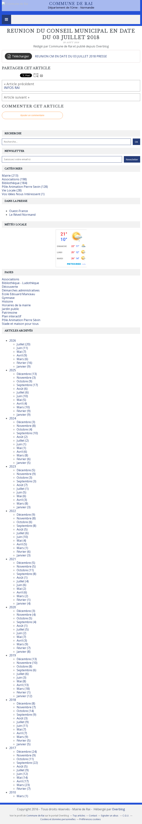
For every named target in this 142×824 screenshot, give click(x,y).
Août (22, 389)
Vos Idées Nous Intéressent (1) (23, 194)
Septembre (27, 385)
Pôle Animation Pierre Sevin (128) (25, 187)
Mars (22, 359)
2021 (12, 559)
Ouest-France (18, 211)
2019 (12, 655)
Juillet (23, 344)
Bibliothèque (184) (14, 183)
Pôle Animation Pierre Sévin (21, 320)
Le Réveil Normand (22, 215)
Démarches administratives (21, 290)
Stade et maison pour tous (20, 324)
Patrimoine (9, 313)
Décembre (27, 374)
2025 (12, 370)
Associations (10, 279)
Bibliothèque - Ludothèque (20, 283)
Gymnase (8, 298)
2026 (12, 340)
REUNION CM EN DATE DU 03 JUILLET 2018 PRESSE (71, 56)
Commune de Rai (71, 3)
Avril (22, 355)
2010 (12, 792)
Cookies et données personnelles (57, 819)
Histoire (7, 301)
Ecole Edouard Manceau (18, 294)
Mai (21, 352)
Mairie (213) (10, 176)
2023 (12, 466)
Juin (22, 348)
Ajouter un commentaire (32, 115)
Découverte (10, 287)
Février (24, 363)
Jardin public (10, 309)
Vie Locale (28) (12, 190)
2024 (12, 418)
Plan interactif (11, 316)
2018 (12, 700)
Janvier (24, 366)
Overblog (118, 809)
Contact (93, 815)
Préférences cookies (90, 819)
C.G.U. (126, 815)
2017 (12, 748)
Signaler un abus (110, 815)
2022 (12, 511)
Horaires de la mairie (16, 305)
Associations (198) (14, 179)
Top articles (79, 815)
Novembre (26, 378)
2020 (12, 607)
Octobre (24, 381)
